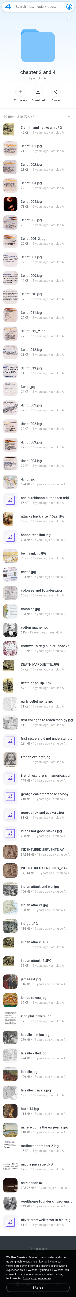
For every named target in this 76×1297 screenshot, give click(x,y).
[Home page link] (8, 7)
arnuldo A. (40, 78)
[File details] (38, 130)
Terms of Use (38, 1249)
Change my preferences (37, 1278)
